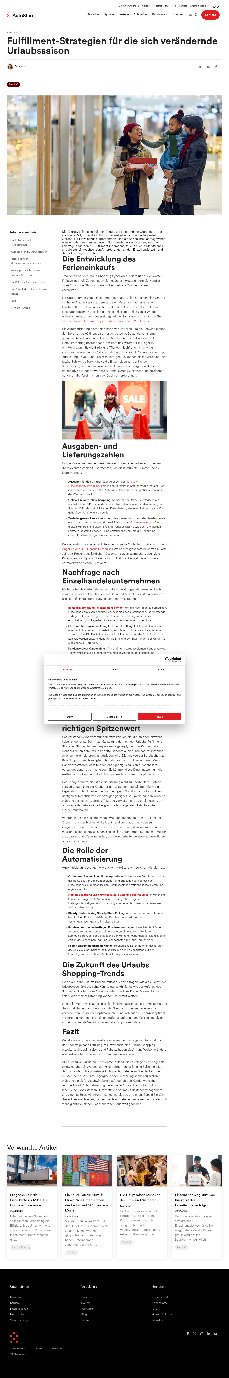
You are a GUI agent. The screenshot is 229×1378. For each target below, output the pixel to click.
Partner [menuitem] (85, 1320)
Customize (113, 716)
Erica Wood (21, 66)
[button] (188, 1334)
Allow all (159, 716)
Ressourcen (159, 14)
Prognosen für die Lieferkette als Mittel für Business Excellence (29, 1200)
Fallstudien (141, 14)
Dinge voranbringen (129, 6)
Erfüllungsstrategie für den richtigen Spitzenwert (25, 273)
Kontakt (210, 15)
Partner (158, 6)
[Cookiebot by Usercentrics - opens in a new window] (167, 659)
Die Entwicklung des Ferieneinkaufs (22, 242)
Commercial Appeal (142, 522)
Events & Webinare (200, 6)
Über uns (177, 14)
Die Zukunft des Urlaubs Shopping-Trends (30, 291)
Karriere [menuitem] (15, 1303)
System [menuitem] (85, 1303)
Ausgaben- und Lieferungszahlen (29, 252)
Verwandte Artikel (21, 308)
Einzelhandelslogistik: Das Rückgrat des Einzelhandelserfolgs (195, 1200)
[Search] (196, 15)
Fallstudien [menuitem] (87, 1309)
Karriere (183, 6)
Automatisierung (21, 1247)
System (109, 14)
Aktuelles (147, 6)
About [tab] (161, 669)
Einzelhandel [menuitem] (160, 1297)
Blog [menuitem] (84, 1314)
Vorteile (124, 14)
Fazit (13, 301)
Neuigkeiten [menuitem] (17, 1314)
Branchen (93, 14)
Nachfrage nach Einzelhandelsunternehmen (26, 261)
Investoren (170, 6)
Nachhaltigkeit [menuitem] (19, 1309)
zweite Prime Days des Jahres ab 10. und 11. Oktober (113, 321)
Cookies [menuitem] (38, 1349)
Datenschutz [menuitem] (19, 1349)
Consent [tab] (67, 669)
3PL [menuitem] (154, 1309)
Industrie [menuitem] (157, 1320)
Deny (70, 716)
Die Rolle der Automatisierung (27, 282)
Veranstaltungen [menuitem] (20, 1320)
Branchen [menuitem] (87, 1297)
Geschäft (13, 84)
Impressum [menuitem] (56, 1349)
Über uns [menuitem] (15, 1297)
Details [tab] (114, 669)
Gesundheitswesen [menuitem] (164, 1314)
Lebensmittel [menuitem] (160, 1303)
